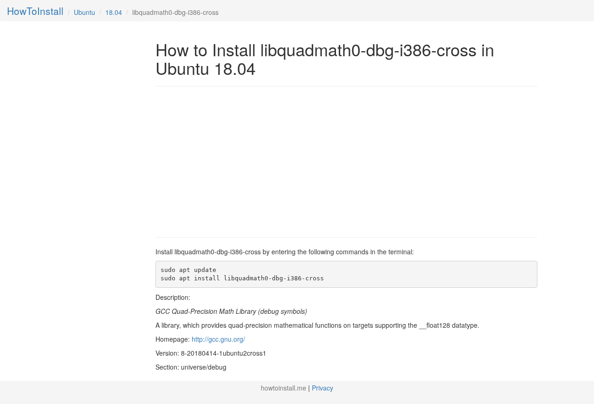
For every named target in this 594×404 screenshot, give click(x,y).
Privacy (322, 387)
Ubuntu (84, 12)
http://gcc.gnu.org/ (218, 339)
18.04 (113, 12)
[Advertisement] (233, 161)
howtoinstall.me (283, 387)
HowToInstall (35, 11)
